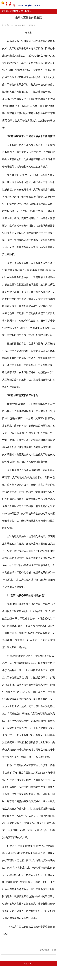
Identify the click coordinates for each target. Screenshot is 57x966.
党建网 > (5, 11)
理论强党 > (26, 11)
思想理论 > (15, 11)
